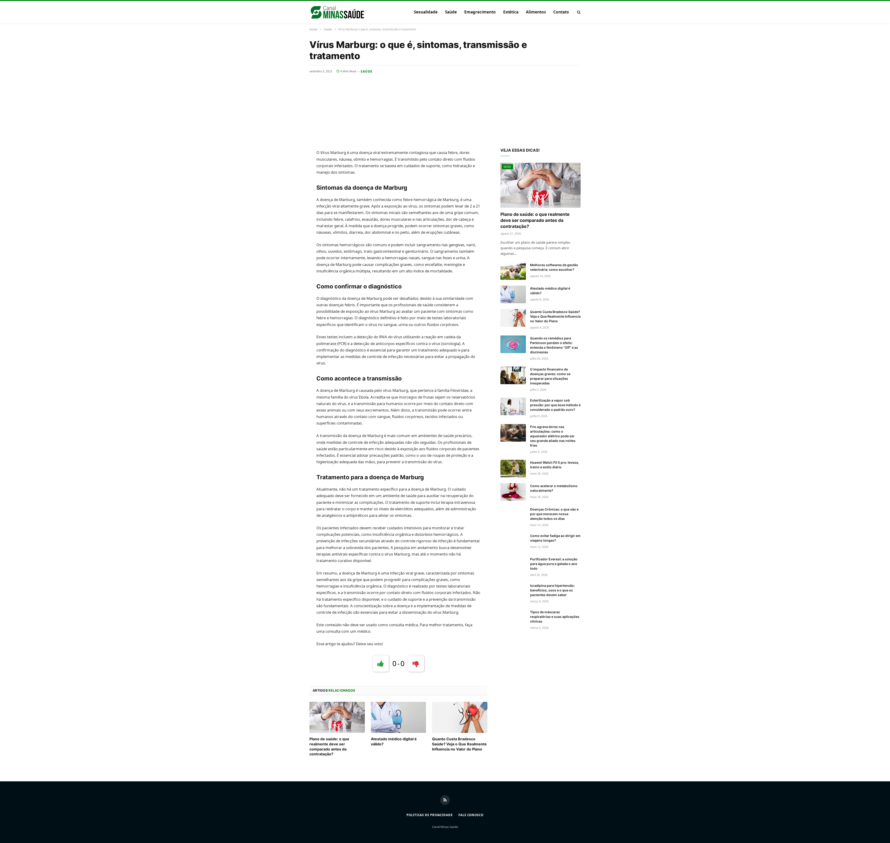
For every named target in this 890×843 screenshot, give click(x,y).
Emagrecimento (480, 12)
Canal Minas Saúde (445, 827)
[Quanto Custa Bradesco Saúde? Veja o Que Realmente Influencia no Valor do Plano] (459, 717)
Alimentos (536, 12)
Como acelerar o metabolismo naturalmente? (554, 488)
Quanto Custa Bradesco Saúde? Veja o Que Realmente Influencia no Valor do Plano (459, 744)
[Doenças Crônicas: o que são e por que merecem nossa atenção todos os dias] (513, 515)
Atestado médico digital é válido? (394, 741)
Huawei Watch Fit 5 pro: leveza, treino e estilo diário (554, 464)
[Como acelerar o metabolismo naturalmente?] (513, 492)
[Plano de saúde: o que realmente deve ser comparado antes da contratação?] (337, 717)
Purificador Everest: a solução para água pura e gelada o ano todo (554, 563)
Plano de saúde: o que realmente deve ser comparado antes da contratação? (329, 746)
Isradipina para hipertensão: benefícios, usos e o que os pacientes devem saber (552, 590)
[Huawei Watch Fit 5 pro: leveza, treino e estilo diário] (513, 468)
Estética (510, 12)
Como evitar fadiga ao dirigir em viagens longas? (555, 538)
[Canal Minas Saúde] (337, 12)
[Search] (578, 12)
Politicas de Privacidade (430, 815)
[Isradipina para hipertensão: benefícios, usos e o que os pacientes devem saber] (513, 591)
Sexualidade (426, 12)
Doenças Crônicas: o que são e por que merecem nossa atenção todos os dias (554, 513)
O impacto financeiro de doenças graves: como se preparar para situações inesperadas (550, 376)
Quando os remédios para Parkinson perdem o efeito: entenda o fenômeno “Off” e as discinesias (554, 345)
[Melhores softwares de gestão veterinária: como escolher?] (513, 271)
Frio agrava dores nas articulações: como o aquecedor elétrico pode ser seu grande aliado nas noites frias (552, 436)
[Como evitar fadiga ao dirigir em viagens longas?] (513, 542)
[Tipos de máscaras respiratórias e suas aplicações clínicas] (513, 618)
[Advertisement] (445, 108)
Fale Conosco (470, 815)
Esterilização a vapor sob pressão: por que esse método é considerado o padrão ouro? (555, 405)
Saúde (451, 12)
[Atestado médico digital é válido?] (398, 717)
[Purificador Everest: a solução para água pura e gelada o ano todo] (513, 565)
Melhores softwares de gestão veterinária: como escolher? (554, 267)
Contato (561, 12)
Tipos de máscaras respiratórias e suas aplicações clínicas (554, 616)
